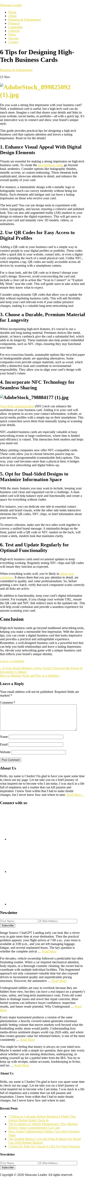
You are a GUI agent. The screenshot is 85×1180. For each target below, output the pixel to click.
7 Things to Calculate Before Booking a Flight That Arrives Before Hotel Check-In (42, 1118)
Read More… (75, 794)
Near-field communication (17, 406)
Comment (7, 702)
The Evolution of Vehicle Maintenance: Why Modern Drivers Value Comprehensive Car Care (43, 1125)
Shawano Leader (11, 5)
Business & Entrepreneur (16, 70)
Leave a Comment (12, 661)
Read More (49, 951)
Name (4, 736)
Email (4, 744)
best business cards (50, 165)
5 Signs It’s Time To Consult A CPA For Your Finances (44, 1146)
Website (5, 752)
